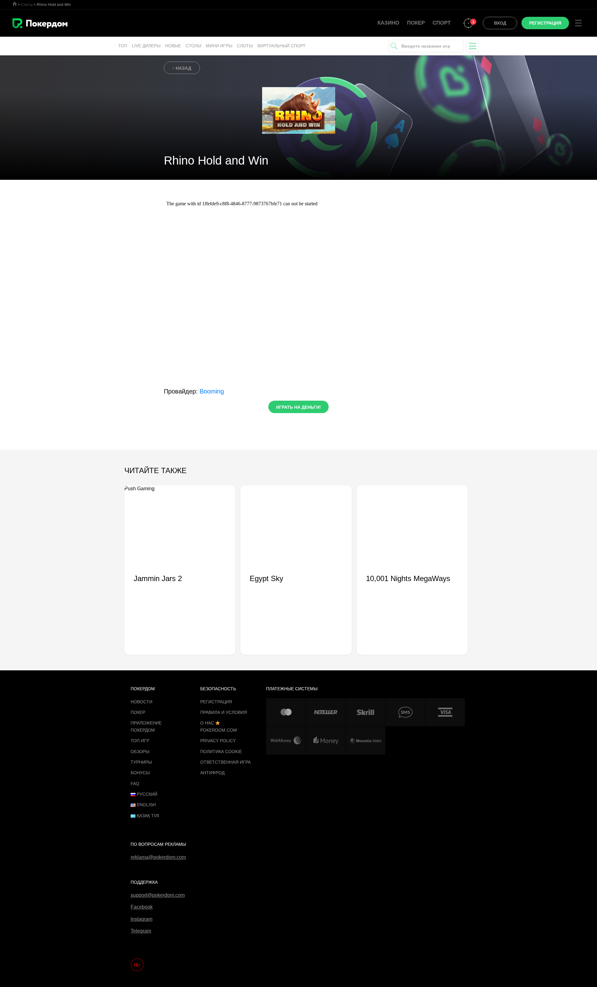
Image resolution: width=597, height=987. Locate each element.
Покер (416, 23)
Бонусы (140, 772)
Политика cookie (221, 751)
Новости (141, 701)
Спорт (442, 23)
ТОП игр (140, 740)
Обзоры (140, 751)
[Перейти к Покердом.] (14, 4)
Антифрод (212, 772)
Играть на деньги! (298, 407)
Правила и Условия (223, 712)
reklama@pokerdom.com (158, 857)
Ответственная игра (225, 762)
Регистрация (216, 701)
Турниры (141, 762)
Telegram (141, 930)
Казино (388, 23)
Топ (122, 45)
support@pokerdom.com (158, 895)
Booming (212, 391)
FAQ (135, 783)
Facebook (142, 907)
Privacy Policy (218, 740)
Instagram (141, 919)
